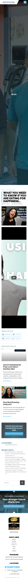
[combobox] (11, 482)
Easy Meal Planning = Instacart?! (11, 403)
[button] (25, 2)
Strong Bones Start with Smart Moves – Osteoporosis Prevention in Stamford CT (15, 453)
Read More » (7, 381)
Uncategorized (10, 190)
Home (3, 190)
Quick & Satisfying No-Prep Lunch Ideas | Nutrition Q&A (12, 367)
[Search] (22, 482)
